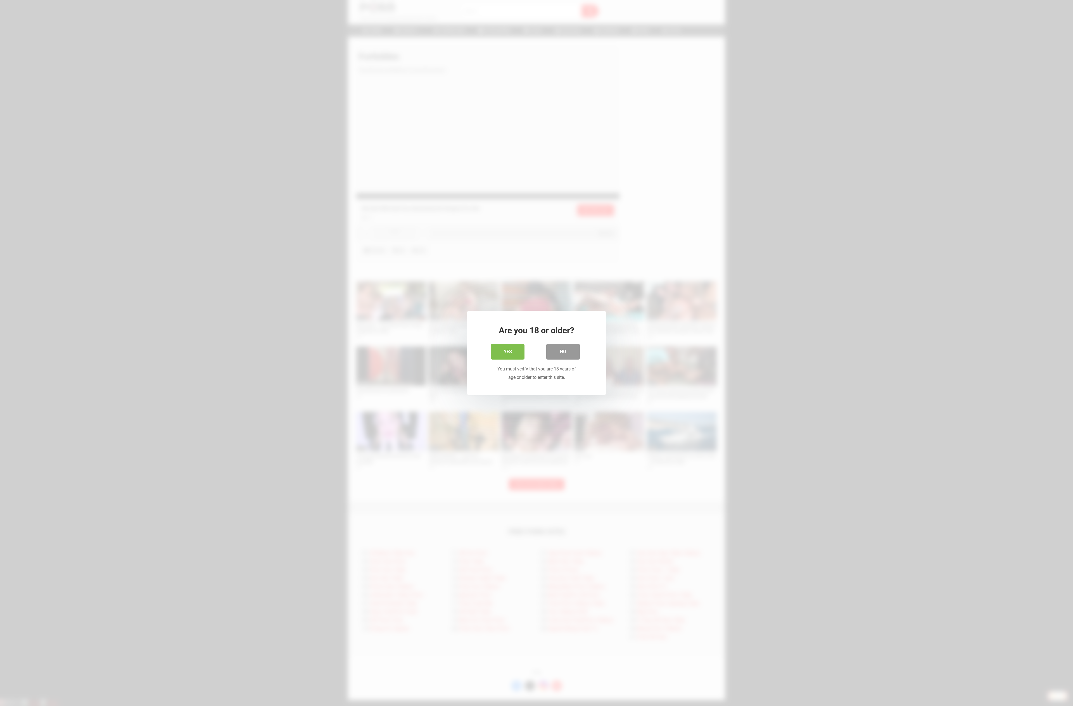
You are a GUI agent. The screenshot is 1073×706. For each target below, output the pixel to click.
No (563, 351)
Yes (508, 351)
